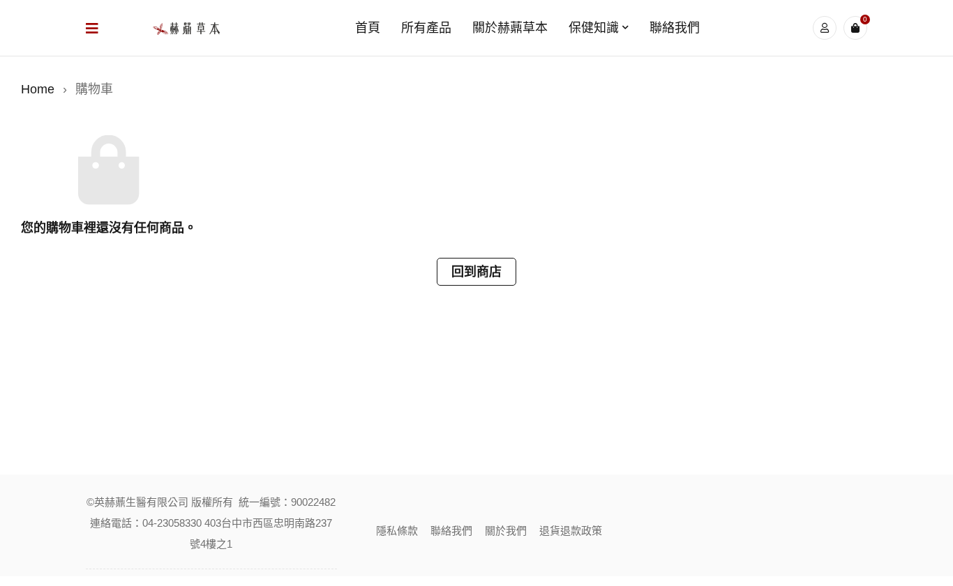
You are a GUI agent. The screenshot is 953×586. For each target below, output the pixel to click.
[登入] (824, 28)
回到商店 (476, 272)
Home (37, 89)
